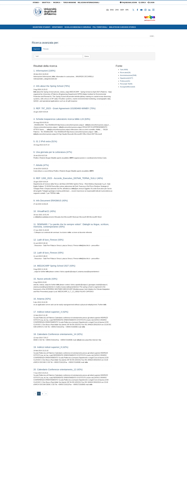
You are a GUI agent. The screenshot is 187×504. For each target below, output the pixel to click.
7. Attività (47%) (41, 165)
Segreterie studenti (41, 27)
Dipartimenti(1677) (126, 78)
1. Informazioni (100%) (44, 71)
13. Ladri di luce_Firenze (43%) (48, 253)
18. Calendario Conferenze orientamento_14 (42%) (58, 334)
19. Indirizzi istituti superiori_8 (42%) (50, 347)
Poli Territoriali (100, 27)
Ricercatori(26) (125, 72)
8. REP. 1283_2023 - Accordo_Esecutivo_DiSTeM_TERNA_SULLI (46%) (68, 178)
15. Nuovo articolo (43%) (45, 279)
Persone (45, 49)
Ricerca (56, 2)
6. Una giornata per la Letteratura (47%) (52, 152)
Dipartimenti (57, 27)
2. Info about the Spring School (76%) (51, 86)
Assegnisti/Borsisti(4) (127, 87)
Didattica (46, 2)
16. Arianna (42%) (42, 299)
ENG (112, 10)
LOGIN (151, 2)
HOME (152, 36)
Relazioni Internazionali (88, 2)
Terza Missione (69, 2)
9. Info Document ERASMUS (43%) (50, 200)
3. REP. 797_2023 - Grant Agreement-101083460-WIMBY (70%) (64, 108)
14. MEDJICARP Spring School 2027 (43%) (54, 266)
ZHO (117, 10)
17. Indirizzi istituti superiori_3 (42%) (50, 312)
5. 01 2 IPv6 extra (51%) (45, 141)
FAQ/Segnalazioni (129, 2)
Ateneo (36, 2)
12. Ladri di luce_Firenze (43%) (48, 240)
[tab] (36, 49)
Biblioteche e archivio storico (122, 27)
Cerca (143, 2)
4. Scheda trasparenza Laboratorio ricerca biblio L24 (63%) (61, 119)
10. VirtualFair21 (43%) (44, 211)
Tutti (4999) (124, 69)
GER (122, 10)
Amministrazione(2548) (128, 75)
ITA (107, 10)
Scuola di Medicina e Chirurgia (77, 27)
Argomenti (36, 49)
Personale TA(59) (126, 84)
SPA (126, 10)
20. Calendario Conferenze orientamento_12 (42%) (58, 369)
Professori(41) (125, 81)
